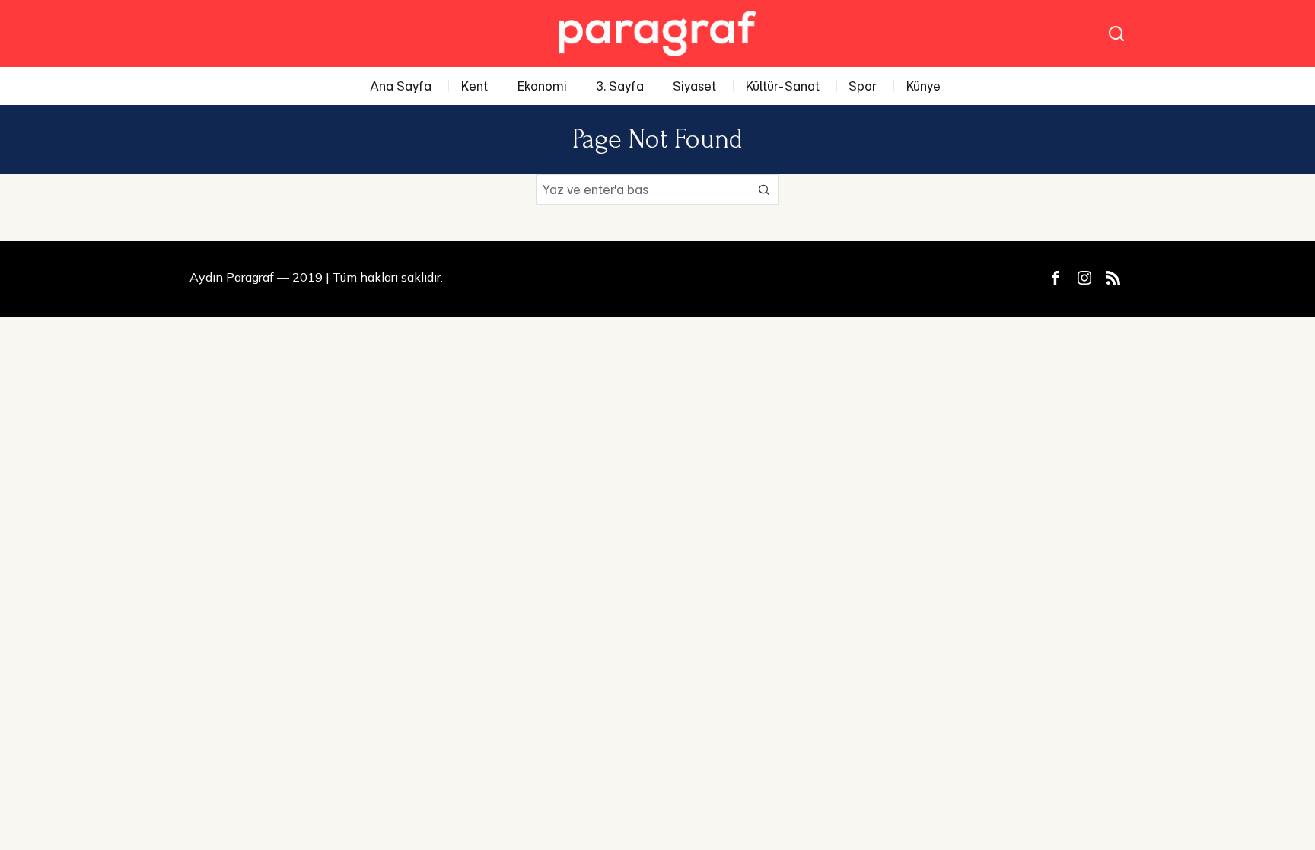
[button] (764, 189)
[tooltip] (1055, 278)
